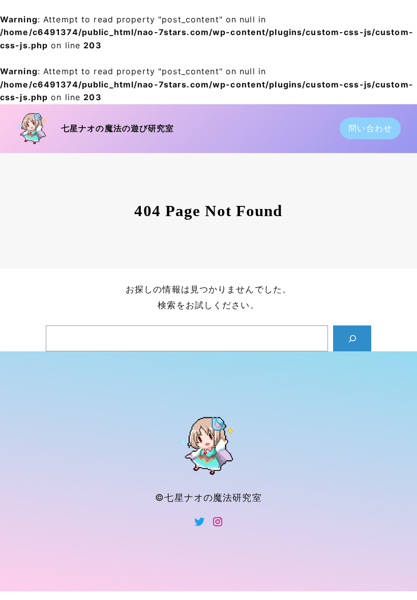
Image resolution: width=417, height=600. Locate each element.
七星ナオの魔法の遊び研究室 (117, 128)
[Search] (352, 338)
